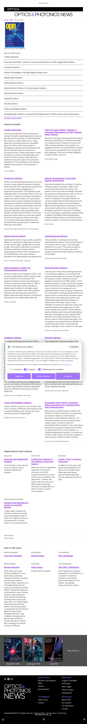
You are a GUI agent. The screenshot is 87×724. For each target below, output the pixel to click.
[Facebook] (8, 679)
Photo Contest (67, 690)
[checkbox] (14, 369)
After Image (37, 567)
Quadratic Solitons (11, 98)
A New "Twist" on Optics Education (69, 460)
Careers (41, 686)
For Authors (66, 703)
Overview (75, 347)
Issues (6, 20)
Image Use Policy (39, 713)
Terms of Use (62, 713)
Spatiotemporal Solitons (13, 83)
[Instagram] (12, 679)
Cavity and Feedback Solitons (15, 109)
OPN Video (66, 683)
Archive (41, 703)
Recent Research (12, 567)
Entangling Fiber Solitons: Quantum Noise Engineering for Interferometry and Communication (41, 114)
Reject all (19, 376)
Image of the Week (69, 680)
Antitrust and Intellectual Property (16, 460)
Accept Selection (43, 376)
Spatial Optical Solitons (13, 78)
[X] (5, 679)
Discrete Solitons (11, 104)
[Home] (17, 692)
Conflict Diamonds (11, 57)
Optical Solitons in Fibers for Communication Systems (25, 88)
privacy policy (66, 364)
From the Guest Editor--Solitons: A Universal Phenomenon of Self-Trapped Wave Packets (39, 62)
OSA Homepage (65, 556)
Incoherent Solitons (12, 67)
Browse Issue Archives (13, 118)
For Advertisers (68, 706)
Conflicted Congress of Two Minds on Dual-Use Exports (42, 461)
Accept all (68, 376)
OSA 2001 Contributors (68, 567)
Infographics (67, 693)
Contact (65, 709)
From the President (13, 556)
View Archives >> (74, 650)
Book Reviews (37, 556)
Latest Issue (43, 700)
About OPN (66, 700)
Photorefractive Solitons (13, 93)
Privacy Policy (51, 713)
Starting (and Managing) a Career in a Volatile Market (16, 505)
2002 (11, 20)
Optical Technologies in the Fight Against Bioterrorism (25, 72)
